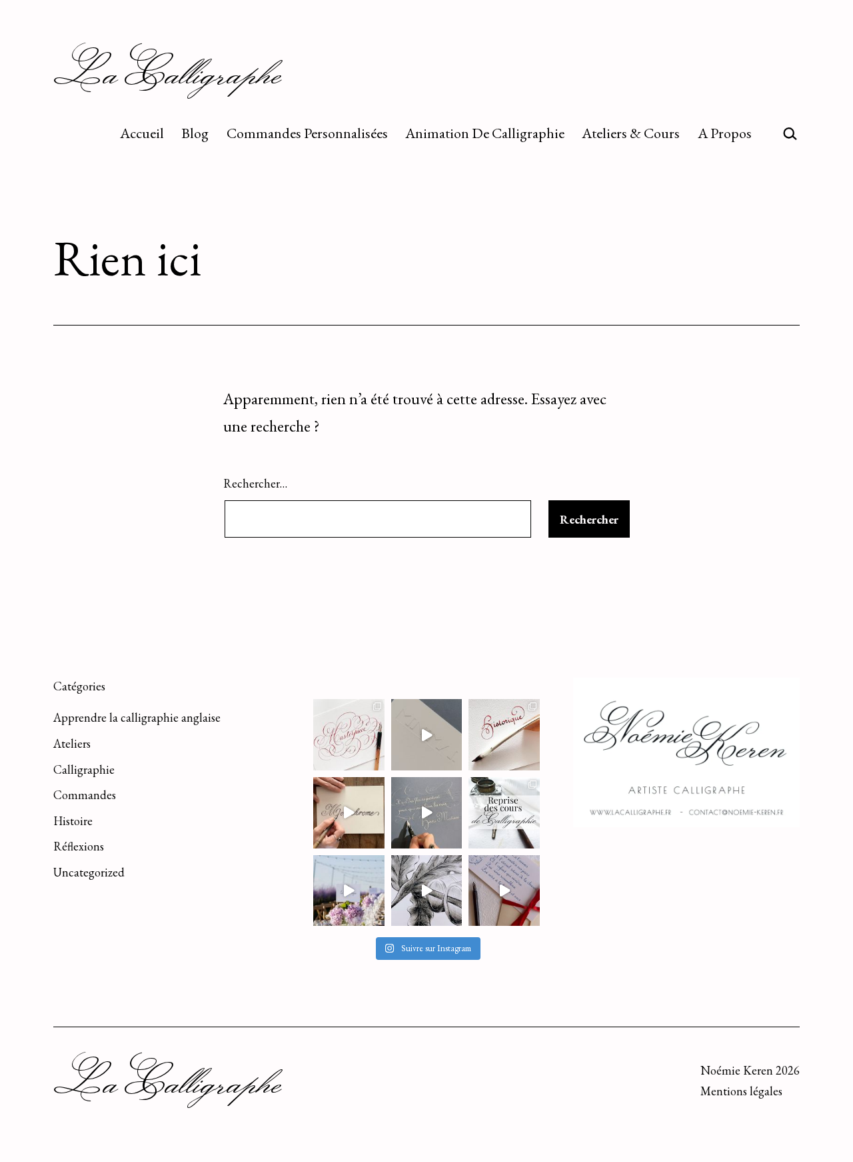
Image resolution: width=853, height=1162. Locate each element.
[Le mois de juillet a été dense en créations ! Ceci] (426, 891)
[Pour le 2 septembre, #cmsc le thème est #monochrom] (349, 812)
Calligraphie (84, 769)
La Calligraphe (167, 72)
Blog (195, 133)
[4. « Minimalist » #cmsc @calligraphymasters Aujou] (426, 734)
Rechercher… (255, 483)
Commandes (84, 794)
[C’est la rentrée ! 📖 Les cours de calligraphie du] (504, 812)
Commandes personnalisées (307, 133)
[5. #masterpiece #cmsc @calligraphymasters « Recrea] (349, 734)
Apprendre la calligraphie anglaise (137, 717)
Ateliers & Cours (631, 133)
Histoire (73, 820)
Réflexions (78, 846)
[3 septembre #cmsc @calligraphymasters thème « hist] (504, 734)
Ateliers (72, 743)
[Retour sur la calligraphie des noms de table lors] (349, 891)
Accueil (142, 133)
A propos (725, 133)
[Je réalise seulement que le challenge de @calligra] (426, 812)
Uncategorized (89, 872)
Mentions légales (741, 1091)
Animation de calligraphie (484, 133)
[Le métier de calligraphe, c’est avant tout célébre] (504, 891)
